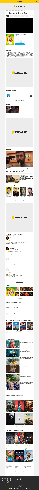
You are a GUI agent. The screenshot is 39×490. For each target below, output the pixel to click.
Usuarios (21, 39)
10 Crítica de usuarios (19, 281)
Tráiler (6, 448)
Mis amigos (25, 39)
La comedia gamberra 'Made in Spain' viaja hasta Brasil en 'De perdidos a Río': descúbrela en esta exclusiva (26, 178)
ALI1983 (11, 237)
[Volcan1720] (7, 248)
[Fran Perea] (30, 191)
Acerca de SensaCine (4, 485)
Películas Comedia (17, 10)
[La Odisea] (10, 438)
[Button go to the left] (30, 15)
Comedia (25, 34)
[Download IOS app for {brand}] (18, 479)
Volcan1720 (12, 248)
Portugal (18, 303)
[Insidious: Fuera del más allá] (19, 456)
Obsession (26, 444)
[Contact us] (8, 482)
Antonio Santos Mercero (21, 36)
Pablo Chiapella (8, 196)
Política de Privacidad (22, 485)
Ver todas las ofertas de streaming (19, 100)
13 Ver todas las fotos (19, 298)
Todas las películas (12, 10)
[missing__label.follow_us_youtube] (2, 479)
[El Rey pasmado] (23, 326)
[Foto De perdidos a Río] (10, 291)
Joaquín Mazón (20, 35)
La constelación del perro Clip (10, 411)
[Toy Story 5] (10, 456)
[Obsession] (28, 438)
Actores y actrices (11, 186)
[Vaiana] (28, 456)
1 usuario (11, 238)
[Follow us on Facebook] (5, 479)
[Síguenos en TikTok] (5, 482)
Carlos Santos (16, 196)
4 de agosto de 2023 (18, 34)
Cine (9, 10)
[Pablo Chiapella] (9, 191)
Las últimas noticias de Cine (19, 392)
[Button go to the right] (32, 15)
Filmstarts (31, 478)
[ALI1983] (7, 238)
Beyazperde (36, 478)
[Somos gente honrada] (16, 326)
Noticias (8, 149)
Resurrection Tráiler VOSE (19, 411)
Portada (7, 10)
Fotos (8, 285)
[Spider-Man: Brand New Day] (19, 438)
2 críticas (11, 249)
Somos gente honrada (16, 330)
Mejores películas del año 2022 (15, 331)
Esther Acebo (23, 196)
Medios (16, 39)
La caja (30, 330)
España (15, 303)
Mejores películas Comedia (24, 331)
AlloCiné (28, 478)
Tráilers (8, 104)
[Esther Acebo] (23, 191)
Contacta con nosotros (10, 485)
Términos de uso (16, 485)
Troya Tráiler (29, 411)
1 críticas (14, 238)
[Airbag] (9, 326)
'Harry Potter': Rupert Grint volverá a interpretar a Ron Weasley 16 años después (26, 366)
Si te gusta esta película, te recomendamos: (19, 320)
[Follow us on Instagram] (10, 479)
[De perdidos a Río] (10, 39)
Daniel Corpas (27, 36)
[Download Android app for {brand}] (21, 479)
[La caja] (30, 326)
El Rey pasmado (23, 330)
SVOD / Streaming (9, 92)
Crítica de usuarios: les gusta (14, 234)
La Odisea (7, 444)
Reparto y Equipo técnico (19, 199)
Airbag (9, 330)
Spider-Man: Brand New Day (19, 444)
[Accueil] (19, 1)
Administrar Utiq (28, 485)
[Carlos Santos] (16, 191)
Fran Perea (30, 196)
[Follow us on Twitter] (8, 479)
